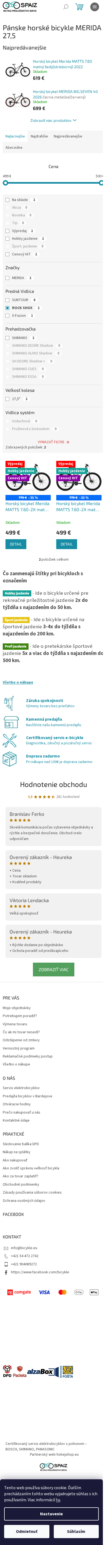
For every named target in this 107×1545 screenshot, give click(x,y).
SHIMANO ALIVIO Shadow (35, 353)
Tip (18, 223)
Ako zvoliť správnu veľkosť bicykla (31, 1168)
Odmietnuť (26, 1532)
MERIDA (21, 278)
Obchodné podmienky (21, 1184)
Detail (16, 544)
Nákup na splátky (16, 1152)
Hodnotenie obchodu (53, 784)
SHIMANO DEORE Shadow (36, 345)
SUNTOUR (23, 300)
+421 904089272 (24, 1264)
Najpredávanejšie (68, 136)
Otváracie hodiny (17, 1104)
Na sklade (23, 200)
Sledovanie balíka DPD (21, 1144)
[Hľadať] (65, 6)
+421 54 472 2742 (24, 1256)
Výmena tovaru (15, 1024)
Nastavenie (51, 1514)
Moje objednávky (17, 1008)
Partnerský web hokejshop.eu (54, 1454)
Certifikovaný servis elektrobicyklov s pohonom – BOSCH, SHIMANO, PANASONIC (46, 1446)
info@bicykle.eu (24, 1248)
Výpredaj (22, 231)
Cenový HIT (24, 254)
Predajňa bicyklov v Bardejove (27, 1096)
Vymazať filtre (51, 442)
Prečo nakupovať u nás (21, 1112)
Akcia (19, 207)
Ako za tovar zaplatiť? (20, 1176)
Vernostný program (19, 1048)
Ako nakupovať (15, 1160)
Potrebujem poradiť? (20, 1016)
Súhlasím (76, 1532)
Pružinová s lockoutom (34, 429)
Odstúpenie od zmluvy (21, 1040)
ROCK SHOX (26, 308)
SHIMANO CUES (28, 369)
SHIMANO (23, 338)
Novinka (21, 215)
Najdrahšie (39, 136)
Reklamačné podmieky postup (28, 1056)
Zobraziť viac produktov (50, 120)
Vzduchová (24, 421)
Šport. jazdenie (27, 246)
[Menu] (94, 6)
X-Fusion (22, 315)
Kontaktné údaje (16, 1120)
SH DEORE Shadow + (32, 361)
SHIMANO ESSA (28, 376)
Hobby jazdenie (28, 238)
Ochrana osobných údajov (24, 1200)
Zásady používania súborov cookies (32, 1192)
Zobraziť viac (54, 969)
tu (58, 1500)
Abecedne (13, 147)
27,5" (19, 399)
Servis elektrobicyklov (21, 1088)
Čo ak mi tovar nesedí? (21, 1032)
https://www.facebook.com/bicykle (40, 1272)
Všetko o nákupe (18, 682)
